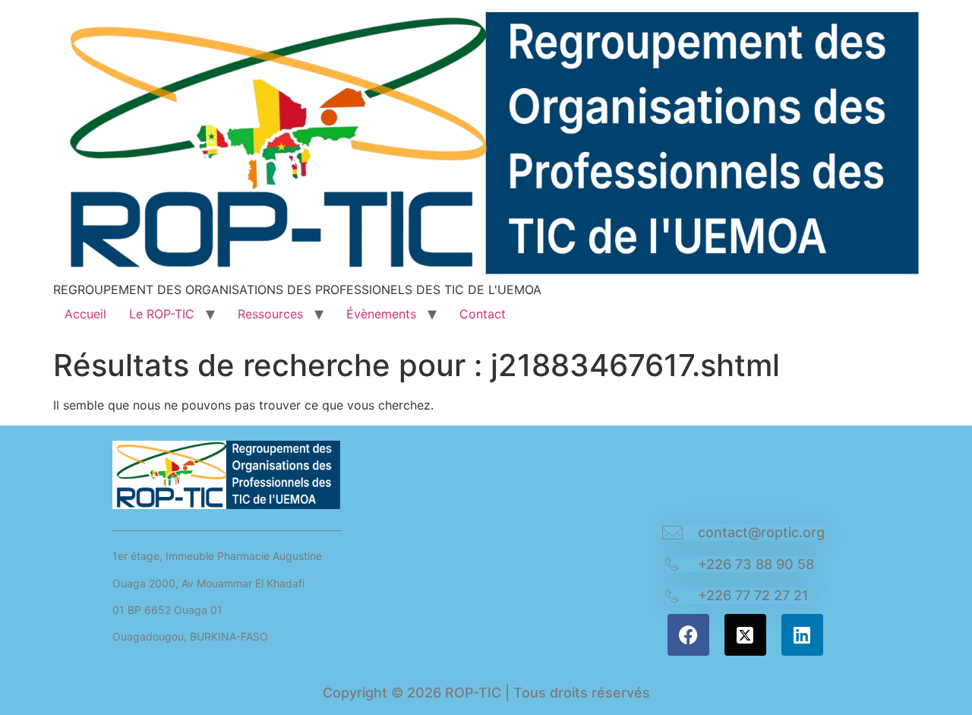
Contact (482, 313)
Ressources (270, 313)
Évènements (381, 313)
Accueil (85, 313)
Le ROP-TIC (161, 313)
